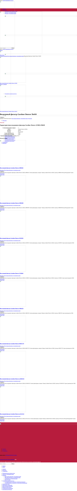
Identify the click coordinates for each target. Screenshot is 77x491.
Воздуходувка (8, 479)
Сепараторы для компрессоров (11, 478)
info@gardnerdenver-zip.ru (8, 0)
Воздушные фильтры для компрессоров (12, 170)
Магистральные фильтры (10, 137)
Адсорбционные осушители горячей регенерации (15, 481)
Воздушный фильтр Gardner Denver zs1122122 (12, 414)
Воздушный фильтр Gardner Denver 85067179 (12, 343)
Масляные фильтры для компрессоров (12, 477)
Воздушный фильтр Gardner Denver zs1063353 (12, 378)
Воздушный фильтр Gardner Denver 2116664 (11, 273)
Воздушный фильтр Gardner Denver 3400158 (11, 308)
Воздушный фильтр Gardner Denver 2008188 (11, 203)
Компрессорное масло (9, 138)
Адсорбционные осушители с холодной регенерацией (16, 483)
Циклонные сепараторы (10, 136)
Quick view (2, 174)
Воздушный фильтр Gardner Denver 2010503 (11, 238)
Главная (1, 56)
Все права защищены (7, 459)
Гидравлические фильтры (10, 139)
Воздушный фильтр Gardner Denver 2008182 (11, 168)
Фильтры (2, 170)
